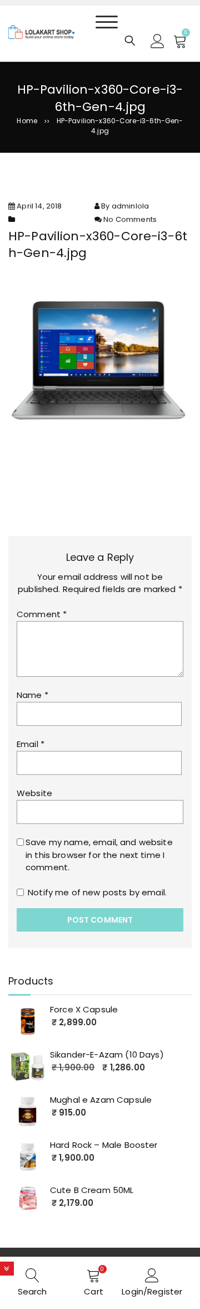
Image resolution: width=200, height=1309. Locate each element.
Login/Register (152, 1291)
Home (27, 120)
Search (32, 1291)
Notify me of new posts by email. (97, 892)
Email (30, 744)
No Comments (130, 219)
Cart (93, 1291)
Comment (42, 614)
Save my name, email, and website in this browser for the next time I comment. (99, 854)
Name (32, 695)
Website (34, 793)
